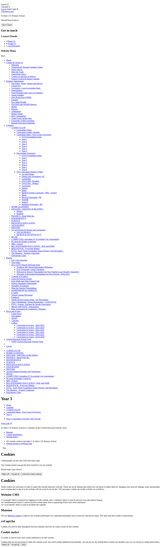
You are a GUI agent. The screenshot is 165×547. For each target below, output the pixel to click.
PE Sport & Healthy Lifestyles (23, 241)
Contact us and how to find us (23, 76)
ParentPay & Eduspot (20, 286)
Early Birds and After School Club (25, 281)
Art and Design (28, 174)
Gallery (14, 323)
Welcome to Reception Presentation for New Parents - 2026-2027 (43, 274)
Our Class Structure (19, 260)
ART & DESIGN (23, 232)
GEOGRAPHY (17, 225)
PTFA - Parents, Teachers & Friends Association (31, 304)
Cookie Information (14, 434)
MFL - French (17, 244)
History (25, 188)
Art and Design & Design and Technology (28, 230)
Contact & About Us (14, 62)
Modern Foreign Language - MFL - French (39, 193)
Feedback (15, 297)
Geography (26, 186)
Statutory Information (15, 81)
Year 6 (24, 151)
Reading (19, 214)
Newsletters (16, 316)
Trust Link (5, 423)
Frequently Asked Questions (22, 121)
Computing (26, 179)
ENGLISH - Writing (30, 183)
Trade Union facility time (21, 118)
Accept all (15, 474)
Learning (10, 125)
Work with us (16, 69)
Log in (3, 9)
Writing (19, 211)
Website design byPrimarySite (19, 444)
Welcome (15, 65)
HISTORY (15, 228)
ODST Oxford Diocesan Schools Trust (27, 341)
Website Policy (12, 437)
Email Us (12, 43)
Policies (14, 109)
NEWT (14, 318)
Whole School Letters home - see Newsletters (29, 300)
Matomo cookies (14, 516)
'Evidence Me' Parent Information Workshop (34, 267)
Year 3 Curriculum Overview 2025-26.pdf (23, 419)
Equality (14, 100)
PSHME (25, 200)
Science (25, 202)
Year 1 (24, 139)
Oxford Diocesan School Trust (18, 339)
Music (24, 195)
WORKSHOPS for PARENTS (24, 290)
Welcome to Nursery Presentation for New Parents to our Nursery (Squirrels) (47, 272)
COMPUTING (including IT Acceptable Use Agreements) (35, 239)
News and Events (13, 311)
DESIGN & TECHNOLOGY (28, 235)
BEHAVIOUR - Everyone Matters (25, 248)
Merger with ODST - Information (25, 307)
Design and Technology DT (33, 176)
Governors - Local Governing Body (26, 88)
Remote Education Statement (23, 123)
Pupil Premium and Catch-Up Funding (27, 93)
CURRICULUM (18, 128)
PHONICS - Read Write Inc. (23, 216)
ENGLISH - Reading (30, 181)
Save (24, 545)
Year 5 (24, 149)
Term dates (15, 262)
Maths (24, 190)
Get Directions (14, 46)
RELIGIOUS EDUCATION (23, 223)
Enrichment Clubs (18, 255)
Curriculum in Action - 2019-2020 (30, 337)
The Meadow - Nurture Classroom (25, 253)
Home (8, 60)
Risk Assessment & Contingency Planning (28, 309)
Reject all (5, 474)
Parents (9, 258)
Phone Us (11, 41)
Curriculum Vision (24, 130)
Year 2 (24, 142)
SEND (14, 107)
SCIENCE (15, 221)
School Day (16, 86)
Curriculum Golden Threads (27, 132)
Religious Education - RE (32, 204)
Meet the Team (17, 72)
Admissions (16, 111)
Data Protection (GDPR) (21, 97)
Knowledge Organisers (25, 153)
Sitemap (9, 432)
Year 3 (24, 144)
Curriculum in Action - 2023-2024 (30, 328)
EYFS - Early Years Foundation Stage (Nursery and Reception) (37, 251)
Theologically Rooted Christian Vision (27, 67)
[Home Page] (7, 11)
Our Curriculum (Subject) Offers (29, 172)
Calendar (15, 321)
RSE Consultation (18, 116)
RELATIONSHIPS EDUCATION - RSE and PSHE (33, 246)
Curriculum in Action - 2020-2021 (30, 334)
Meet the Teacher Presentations (24, 288)
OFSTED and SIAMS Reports (23, 104)
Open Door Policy (18, 74)
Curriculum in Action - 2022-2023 (30, 330)
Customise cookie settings (32, 474)
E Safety (14, 293)
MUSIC (14, 237)
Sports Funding (17, 95)
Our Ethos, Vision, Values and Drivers (27, 83)
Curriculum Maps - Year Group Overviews (33, 135)
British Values (17, 114)
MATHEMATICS (18, 218)
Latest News (16, 314)
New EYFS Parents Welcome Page (25, 265)
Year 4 (24, 146)
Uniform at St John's (19, 276)
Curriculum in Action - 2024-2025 (30, 325)
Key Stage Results (18, 102)
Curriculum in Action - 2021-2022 (30, 332)
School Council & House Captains (25, 79)
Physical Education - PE (31, 197)
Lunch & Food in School (21, 279)
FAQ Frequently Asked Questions (30, 269)
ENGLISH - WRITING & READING (27, 209)
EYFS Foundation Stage (32, 137)
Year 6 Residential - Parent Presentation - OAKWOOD (33, 302)
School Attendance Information (24, 283)
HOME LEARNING (20, 207)
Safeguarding (16, 90)
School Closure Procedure (22, 295)
